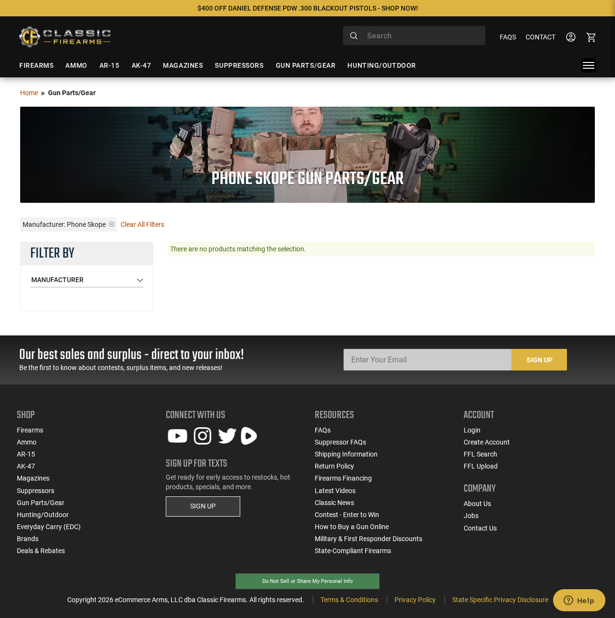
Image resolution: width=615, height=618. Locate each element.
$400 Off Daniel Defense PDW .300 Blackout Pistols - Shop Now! (307, 8)
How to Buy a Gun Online (352, 527)
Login (472, 430)
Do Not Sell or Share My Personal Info (307, 581)
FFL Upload (481, 466)
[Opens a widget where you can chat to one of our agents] (579, 601)
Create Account (487, 442)
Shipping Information (346, 454)
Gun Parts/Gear (40, 503)
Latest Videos (335, 490)
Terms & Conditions (349, 600)
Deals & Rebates (41, 551)
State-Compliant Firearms (353, 551)
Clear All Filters (142, 224)
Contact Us (480, 528)
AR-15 (26, 454)
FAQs (508, 37)
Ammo (27, 442)
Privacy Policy (415, 600)
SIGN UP (203, 506)
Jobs (471, 515)
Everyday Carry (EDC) (49, 527)
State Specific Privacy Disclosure (500, 600)
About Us (477, 503)
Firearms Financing (343, 478)
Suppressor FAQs (340, 442)
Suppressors (35, 490)
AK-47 (26, 466)
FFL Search (480, 454)
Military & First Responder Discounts (368, 539)
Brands (27, 539)
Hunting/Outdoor (43, 515)
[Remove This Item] (111, 224)
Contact (540, 37)
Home (29, 93)
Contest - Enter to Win (347, 515)
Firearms (30, 430)
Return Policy (334, 466)
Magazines (33, 478)
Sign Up (540, 360)
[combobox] (414, 35)
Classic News (334, 503)
